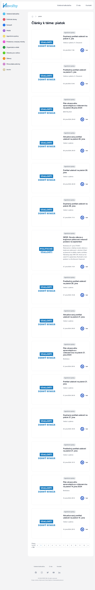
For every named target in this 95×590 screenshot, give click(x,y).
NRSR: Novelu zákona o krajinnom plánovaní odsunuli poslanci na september (75, 239)
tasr (87, 50)
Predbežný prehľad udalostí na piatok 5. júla (74, 71)
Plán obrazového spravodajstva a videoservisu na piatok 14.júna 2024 (75, 484)
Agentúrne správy (69, 32)
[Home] (33, 16)
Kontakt (89, 5)
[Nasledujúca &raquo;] (88, 545)
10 (75, 545)
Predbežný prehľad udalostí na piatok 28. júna (74, 282)
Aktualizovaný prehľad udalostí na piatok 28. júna (74, 138)
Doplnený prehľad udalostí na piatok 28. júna (75, 205)
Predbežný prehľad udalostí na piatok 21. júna (74, 449)
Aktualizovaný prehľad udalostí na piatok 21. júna (74, 316)
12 (84, 545)
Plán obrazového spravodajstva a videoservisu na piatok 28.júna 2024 (75, 105)
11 (79, 545)
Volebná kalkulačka (64, 5)
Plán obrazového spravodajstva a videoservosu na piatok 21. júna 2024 (74, 351)
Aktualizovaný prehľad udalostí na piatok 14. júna (74, 516)
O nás (78, 5)
